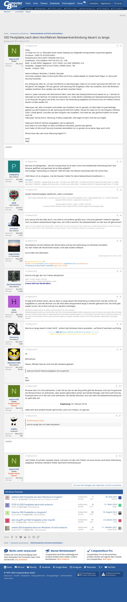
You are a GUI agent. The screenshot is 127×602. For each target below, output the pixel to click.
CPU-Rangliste (117, 8)
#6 (121, 271)
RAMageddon (41, 8)
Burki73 (114, 499)
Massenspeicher (33, 507)
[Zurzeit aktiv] (14, 200)
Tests (35, 3)
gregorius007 (16, 530)
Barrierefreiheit (66, 576)
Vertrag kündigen (53, 576)
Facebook (46, 567)
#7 (121, 297)
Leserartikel (19, 12)
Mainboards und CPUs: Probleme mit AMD (43, 499)
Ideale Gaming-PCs (88, 8)
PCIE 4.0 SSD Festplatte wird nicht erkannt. (32, 504)
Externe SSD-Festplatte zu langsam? (29, 512)
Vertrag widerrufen (38, 576)
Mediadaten (25, 576)
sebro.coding (16, 515)
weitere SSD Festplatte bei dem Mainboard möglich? (37, 496)
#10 (120, 386)
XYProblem (29, 180)
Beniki (14, 507)
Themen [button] (44, 3)
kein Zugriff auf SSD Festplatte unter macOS (33, 519)
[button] (12, 12)
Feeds (9, 567)
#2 (121, 161)
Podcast (30, 8)
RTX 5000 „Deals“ (55, 8)
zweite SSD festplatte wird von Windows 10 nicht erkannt (39, 527)
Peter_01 (15, 499)
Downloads (55, 3)
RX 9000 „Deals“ (71, 8)
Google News (61, 567)
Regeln (28, 12)
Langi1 (114, 507)
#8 (121, 324)
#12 (120, 456)
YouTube (111, 567)
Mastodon (91, 567)
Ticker (28, 3)
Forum (80, 3)
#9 (121, 349)
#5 (121, 241)
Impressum (8, 576)
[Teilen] (117, 46)
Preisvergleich (68, 3)
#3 (121, 190)
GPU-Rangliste (103, 8)
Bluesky (33, 567)
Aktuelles (7, 12)
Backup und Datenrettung (37, 522)
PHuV (115, 514)
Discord (20, 567)
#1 (121, 46)
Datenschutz (8, 578)
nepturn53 (10, 41)
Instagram (77, 567)
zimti (13, 522)
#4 (121, 215)
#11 (120, 416)
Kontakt (16, 576)
